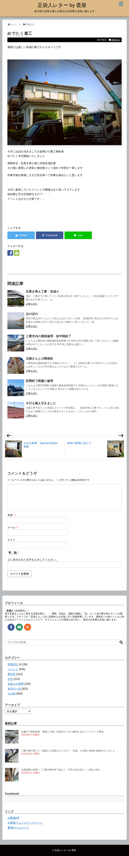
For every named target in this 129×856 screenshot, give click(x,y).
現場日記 (115, 40)
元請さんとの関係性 (39, 358)
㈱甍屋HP (13, 818)
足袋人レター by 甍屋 (62, 5)
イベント (13, 669)
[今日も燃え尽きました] (15, 410)
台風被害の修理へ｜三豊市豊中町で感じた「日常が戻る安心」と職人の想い (61, 769)
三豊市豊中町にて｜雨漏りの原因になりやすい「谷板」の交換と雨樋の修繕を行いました (68, 750)
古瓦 (10, 679)
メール (13, 527)
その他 (12, 693)
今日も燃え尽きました (41, 403)
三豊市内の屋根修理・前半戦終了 (48, 336)
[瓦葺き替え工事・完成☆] (15, 298)
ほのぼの (32, 314)
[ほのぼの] (15, 320)
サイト (11, 539)
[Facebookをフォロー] (10, 253)
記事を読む (32, 304)
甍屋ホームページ (18, 827)
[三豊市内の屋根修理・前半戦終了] (15, 343)
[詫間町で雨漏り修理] (15, 387)
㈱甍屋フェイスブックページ (25, 822)
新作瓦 (12, 674)
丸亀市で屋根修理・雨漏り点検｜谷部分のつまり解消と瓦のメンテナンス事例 (62, 731)
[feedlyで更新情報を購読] (16, 253)
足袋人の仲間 (16, 683)
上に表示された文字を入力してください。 (32, 559)
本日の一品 (14, 688)
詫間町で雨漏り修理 (39, 381)
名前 (11, 515)
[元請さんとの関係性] (15, 365)
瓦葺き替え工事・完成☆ (42, 291)
